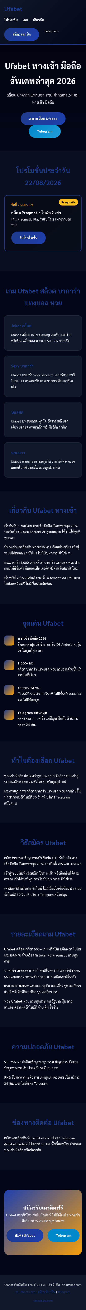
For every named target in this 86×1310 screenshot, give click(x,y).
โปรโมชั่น (11, 20)
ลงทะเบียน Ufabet (43, 118)
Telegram (51, 31)
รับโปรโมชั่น (28, 238)
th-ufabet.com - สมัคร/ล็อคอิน (35, 1292)
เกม (25, 20)
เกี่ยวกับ (38, 20)
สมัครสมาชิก (22, 34)
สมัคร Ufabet (25, 1235)
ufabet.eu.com (43, 1300)
